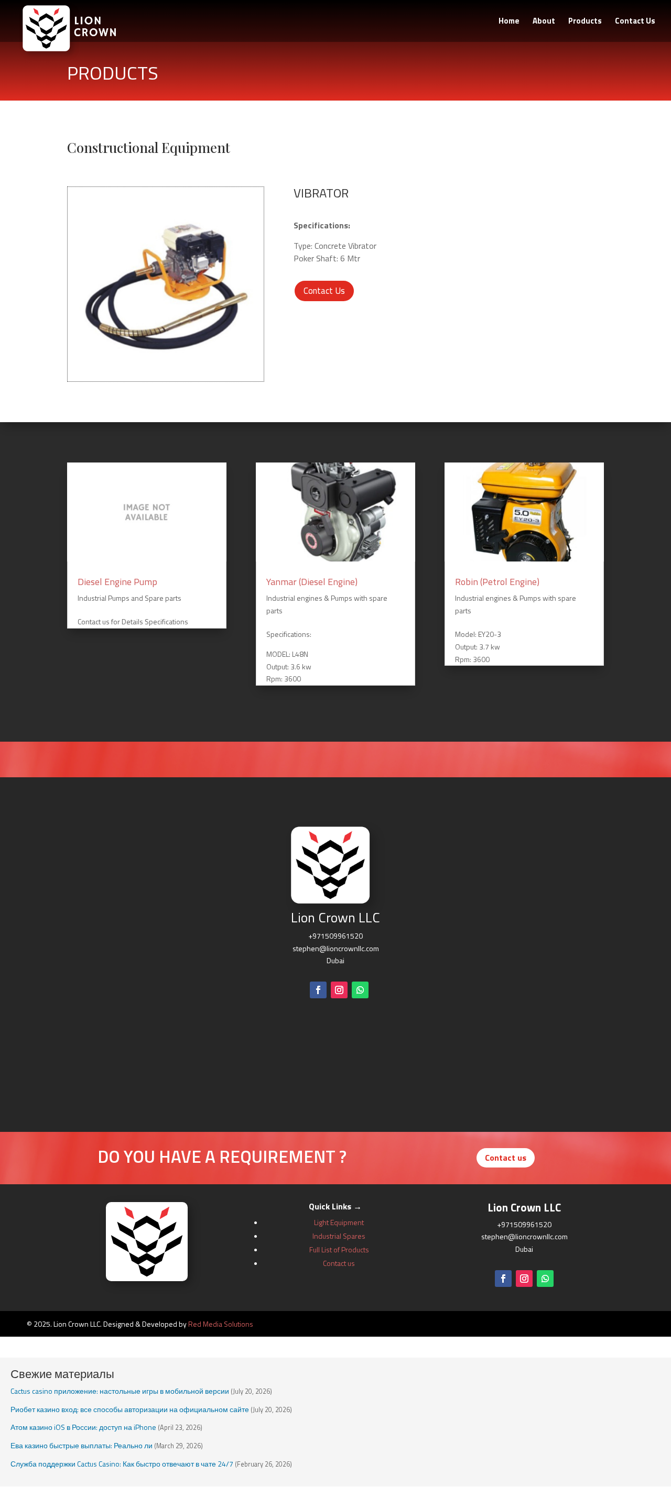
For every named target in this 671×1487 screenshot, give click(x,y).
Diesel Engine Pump (117, 582)
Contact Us (635, 22)
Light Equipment (339, 1222)
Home (509, 22)
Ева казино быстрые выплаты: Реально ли (81, 1445)
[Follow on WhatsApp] (360, 990)
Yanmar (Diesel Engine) (312, 582)
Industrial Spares (338, 1235)
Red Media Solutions (220, 1323)
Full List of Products (339, 1249)
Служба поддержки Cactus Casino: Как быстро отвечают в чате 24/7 (121, 1463)
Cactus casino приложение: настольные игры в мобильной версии (119, 1390)
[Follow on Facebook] (318, 990)
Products (585, 22)
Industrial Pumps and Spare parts (129, 597)
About (544, 22)
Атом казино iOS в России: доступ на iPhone (83, 1427)
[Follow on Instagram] (339, 990)
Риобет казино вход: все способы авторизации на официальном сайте (129, 1409)
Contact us (505, 1157)
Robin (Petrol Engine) (497, 582)
